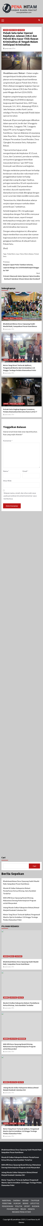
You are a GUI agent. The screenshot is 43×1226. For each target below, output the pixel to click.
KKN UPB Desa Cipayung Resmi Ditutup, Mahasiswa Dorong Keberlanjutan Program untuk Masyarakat (19, 900)
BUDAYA (6, 318)
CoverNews (30, 1219)
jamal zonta (8, 48)
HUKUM (6, 30)
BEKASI (25, 1200)
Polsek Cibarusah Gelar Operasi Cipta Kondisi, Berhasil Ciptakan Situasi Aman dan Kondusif (21, 276)
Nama (6, 471)
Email (25, 471)
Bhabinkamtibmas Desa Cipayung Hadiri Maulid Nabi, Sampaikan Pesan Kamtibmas (21, 882)
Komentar (8, 441)
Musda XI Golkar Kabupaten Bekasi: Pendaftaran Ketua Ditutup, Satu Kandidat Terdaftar (19, 891)
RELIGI (12, 318)
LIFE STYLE (13, 997)
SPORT (27, 1206)
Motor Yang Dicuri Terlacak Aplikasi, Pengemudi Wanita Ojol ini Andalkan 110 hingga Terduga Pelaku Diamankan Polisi (19, 367)
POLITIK (20, 997)
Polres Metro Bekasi (27, 254)
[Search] (39, 20)
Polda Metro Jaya (13, 254)
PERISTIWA (13, 30)
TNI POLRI (21, 30)
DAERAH (6, 997)
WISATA (31, 1209)
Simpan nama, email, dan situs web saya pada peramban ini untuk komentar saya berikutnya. (20, 496)
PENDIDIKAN (21, 1038)
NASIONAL (6, 1200)
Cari (3, 857)
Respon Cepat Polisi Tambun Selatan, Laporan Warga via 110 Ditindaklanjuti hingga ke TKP (21, 266)
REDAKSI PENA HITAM (21, 1212)
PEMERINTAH (12, 1209)
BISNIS (25, 1203)
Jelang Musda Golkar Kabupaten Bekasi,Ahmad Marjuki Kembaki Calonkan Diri (21, 909)
